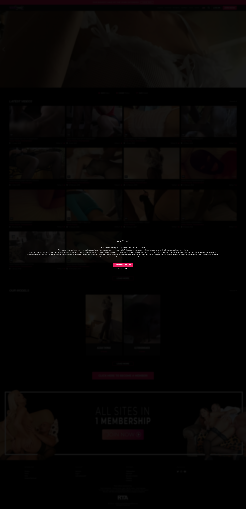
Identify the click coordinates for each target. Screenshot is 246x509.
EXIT (126, 269)
